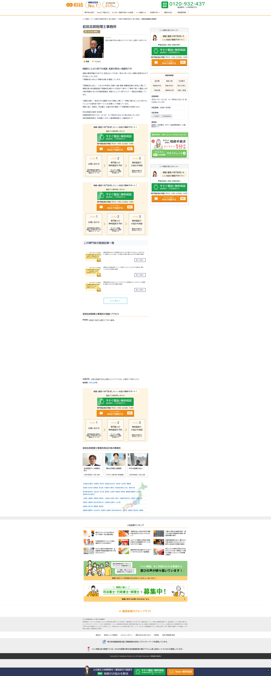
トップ (87, 19)
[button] (145, 462)
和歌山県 (139, 498)
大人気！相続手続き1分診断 (122, 12)
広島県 (107, 502)
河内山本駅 (93, 382)
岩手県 (102, 483)
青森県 (96, 483)
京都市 (101, 498)
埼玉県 (101, 487)
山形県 (123, 483)
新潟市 (90, 492)
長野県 (117, 492)
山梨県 (112, 492)
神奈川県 (132, 487)
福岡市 (90, 510)
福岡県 (85, 510)
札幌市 (90, 483)
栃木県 (90, 487)
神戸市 (127, 498)
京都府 (96, 498)
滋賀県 (90, 498)
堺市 (116, 498)
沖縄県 (141, 510)
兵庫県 (122, 498)
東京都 (117, 487)
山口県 (118, 502)
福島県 (129, 483)
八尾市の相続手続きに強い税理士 (129, 19)
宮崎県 (130, 510)
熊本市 (119, 510)
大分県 (125, 510)
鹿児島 (135, 510)
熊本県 (114, 510)
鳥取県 (85, 502)
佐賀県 (103, 510)
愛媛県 (96, 506)
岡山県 (96, 502)
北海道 (85, 483)
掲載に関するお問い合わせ (143, 634)
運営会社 (98, 634)
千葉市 (111, 487)
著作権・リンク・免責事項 (110, 634)
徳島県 (85, 506)
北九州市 (96, 510)
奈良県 (133, 498)
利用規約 (156, 634)
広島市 (112, 502)
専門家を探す (89, 12)
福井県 (107, 492)
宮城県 (107, 483)
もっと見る (115, 301)
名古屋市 (91, 494)
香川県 (90, 506)
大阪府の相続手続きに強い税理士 (105, 19)
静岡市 (133, 492)
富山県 (96, 492)
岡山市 (101, 502)
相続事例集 (181, 12)
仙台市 (112, 483)
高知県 (101, 506)
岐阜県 (123, 492)
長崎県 (108, 510)
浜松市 (138, 492)
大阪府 (107, 498)
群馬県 (96, 487)
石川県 (102, 492)
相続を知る (168, 12)
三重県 (85, 498)
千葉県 (106, 487)
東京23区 (124, 487)
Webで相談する (103, 12)
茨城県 (85, 487)
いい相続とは (141, 12)
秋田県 (118, 483)
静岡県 (128, 492)
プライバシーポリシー (126, 634)
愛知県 (85, 494)
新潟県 (85, 492)
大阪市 (112, 498)
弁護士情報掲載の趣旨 (168, 634)
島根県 (90, 502)
